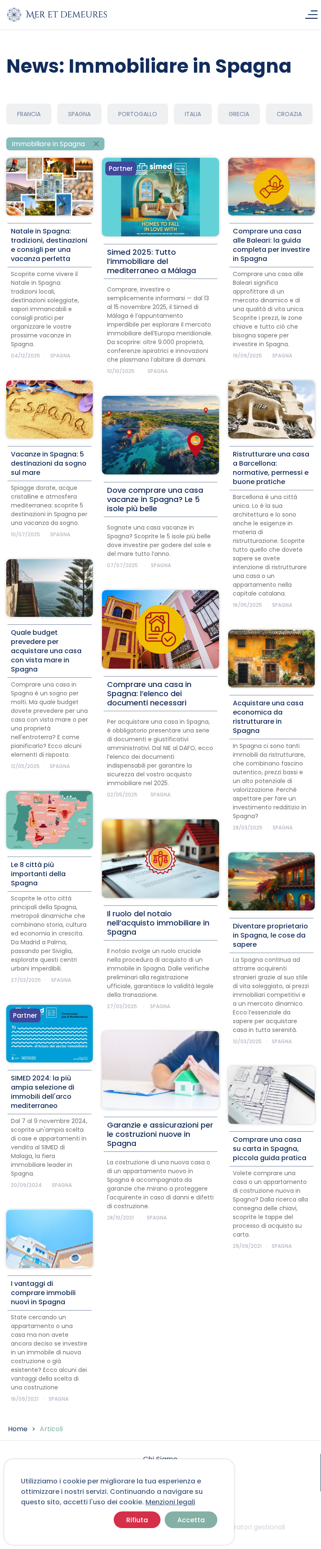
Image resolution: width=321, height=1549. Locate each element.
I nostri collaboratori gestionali (235, 1527)
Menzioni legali (170, 1502)
